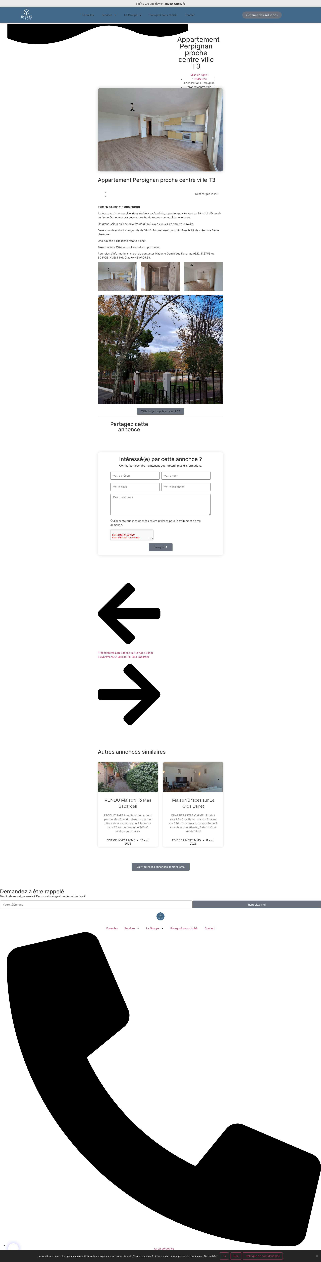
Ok (224, 1256)
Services (106, 15)
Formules (88, 15)
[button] (207, 194)
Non (236, 1256)
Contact (190, 15)
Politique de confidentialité (263, 1256)
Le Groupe (130, 15)
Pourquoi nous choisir (163, 15)
